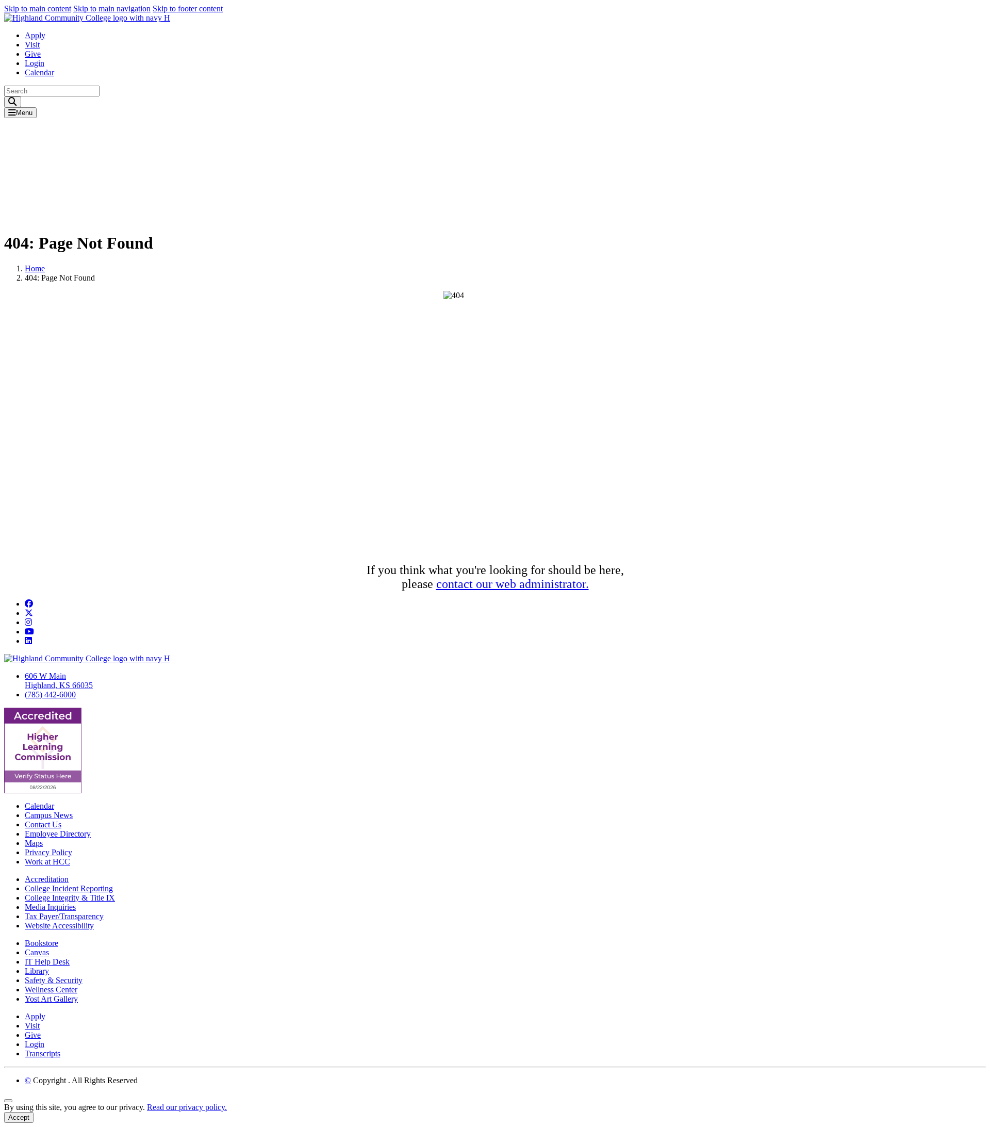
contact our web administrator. (512, 584)
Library (37, 971)
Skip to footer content (188, 8)
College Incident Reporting (69, 888)
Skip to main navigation (112, 8)
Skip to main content (37, 8)
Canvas (37, 952)
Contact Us (43, 824)
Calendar (39, 72)
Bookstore (41, 943)
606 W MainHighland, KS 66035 (59, 681)
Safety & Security (53, 980)
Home (35, 268)
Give (33, 54)
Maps (34, 843)
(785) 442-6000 (50, 694)
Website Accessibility (59, 925)
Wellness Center (51, 989)
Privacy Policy (48, 852)
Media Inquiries (50, 907)
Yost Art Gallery (51, 998)
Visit (32, 44)
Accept (18, 1117)
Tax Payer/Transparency (64, 916)
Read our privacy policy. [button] (187, 1107)
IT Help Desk (47, 961)
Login (34, 63)
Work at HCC (47, 861)
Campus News (49, 815)
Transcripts (42, 1053)
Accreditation (47, 879)
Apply (35, 35)
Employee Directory (58, 833)
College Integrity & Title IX (70, 897)
